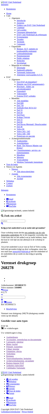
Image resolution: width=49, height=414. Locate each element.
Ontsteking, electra (14, 351)
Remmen (10, 356)
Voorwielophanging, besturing (18, 358)
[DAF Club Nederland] (11, 2)
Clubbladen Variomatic (15, 368)
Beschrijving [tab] (11, 309)
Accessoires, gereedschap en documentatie (23, 339)
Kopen (9, 302)
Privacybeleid (27, 412)
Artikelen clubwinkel (15, 365)
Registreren (11, 9)
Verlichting (10, 354)
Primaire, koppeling (14, 347)
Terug (5, 290)
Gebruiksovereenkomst (10, 412)
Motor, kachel (12, 344)
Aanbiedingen (12, 337)
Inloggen (4, 4)
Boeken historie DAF (15, 363)
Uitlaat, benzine (12, 349)
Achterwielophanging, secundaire (20, 361)
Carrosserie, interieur (14, 342)
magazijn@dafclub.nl (21, 251)
